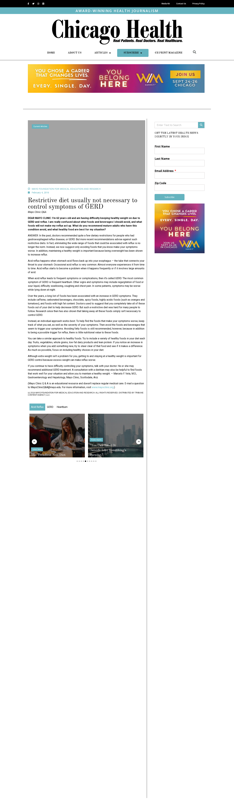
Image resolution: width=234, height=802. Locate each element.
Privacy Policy (198, 3)
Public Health (96, 440)
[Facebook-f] (28, 4)
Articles (101, 53)
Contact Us (181, 3)
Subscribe (131, 53)
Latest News (37, 449)
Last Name (162, 158)
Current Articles (40, 126)
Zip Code (160, 183)
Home (51, 53)
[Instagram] (38, 4)
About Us (75, 53)
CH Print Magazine (168, 53)
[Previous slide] (34, 441)
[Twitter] (33, 4)
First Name (162, 146)
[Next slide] (138, 441)
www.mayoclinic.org (103, 387)
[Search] (201, 125)
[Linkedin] (43, 4)
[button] (194, 52)
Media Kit (166, 3)
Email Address (164, 171)
